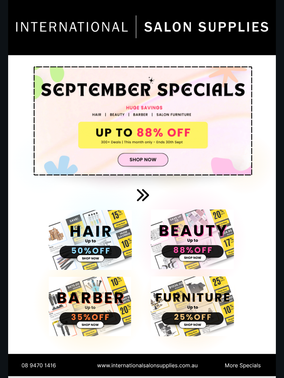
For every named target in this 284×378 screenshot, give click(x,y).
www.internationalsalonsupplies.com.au (147, 365)
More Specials (243, 365)
